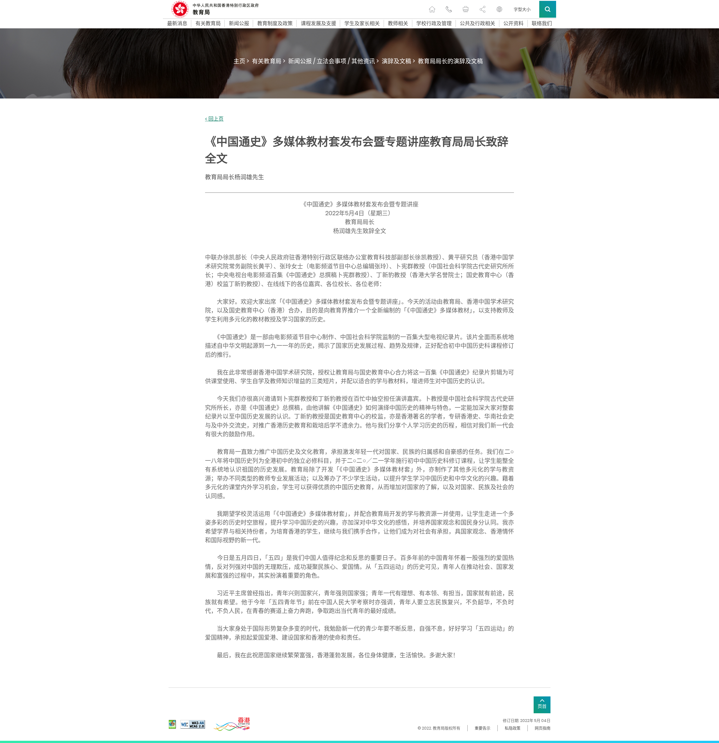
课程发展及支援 (318, 23)
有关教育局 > (268, 61)
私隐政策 (512, 728)
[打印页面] (466, 9)
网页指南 (542, 728)
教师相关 (398, 23)
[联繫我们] (449, 9)
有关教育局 (208, 23)
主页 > (241, 61)
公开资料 (513, 23)
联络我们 (542, 23)
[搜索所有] (547, 9)
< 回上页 (214, 119)
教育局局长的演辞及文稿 (450, 61)
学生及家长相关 (362, 23)
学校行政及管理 (434, 23)
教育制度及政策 (275, 23)
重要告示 (482, 728)
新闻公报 (239, 23)
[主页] (432, 9)
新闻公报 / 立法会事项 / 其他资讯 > (333, 61)
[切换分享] (482, 9)
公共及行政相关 (477, 23)
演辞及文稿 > (398, 61)
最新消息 (177, 23)
